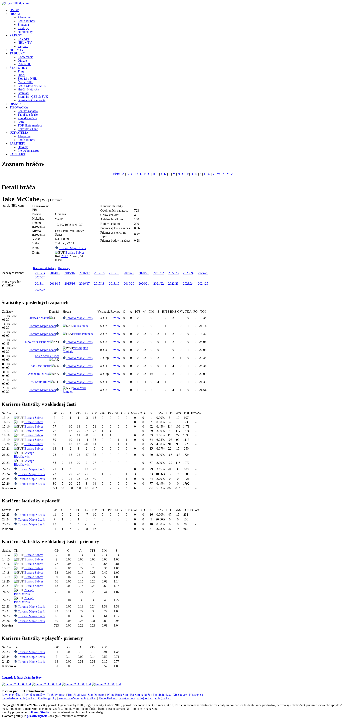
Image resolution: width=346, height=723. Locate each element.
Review (115, 317)
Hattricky (64, 268)
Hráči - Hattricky (28, 89)
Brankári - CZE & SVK (33, 96)
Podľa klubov (26, 21)
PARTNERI (17, 143)
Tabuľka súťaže (28, 114)
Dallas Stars (80, 325)
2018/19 (114, 273)
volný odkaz (28, 698)
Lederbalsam (10, 698)
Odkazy (23, 147)
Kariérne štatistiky (44, 268)
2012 (64, 256)
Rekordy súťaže (28, 129)
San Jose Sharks (41, 366)
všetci (116, 174)
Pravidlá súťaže (27, 118)
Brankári (23, 93)
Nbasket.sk (196, 694)
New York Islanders (37, 341)
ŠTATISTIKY (19, 67)
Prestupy (23, 28)
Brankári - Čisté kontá (31, 100)
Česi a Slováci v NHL (32, 85)
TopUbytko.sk (56, 694)
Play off (23, 46)
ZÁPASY (16, 35)
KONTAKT (17, 154)
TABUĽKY (17, 53)
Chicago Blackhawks (24, 454)
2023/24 (188, 273)
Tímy (21, 71)
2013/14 (40, 273)
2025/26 (40, 277)
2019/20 (129, 273)
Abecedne (24, 17)
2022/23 (173, 273)
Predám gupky (47, 698)
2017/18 (99, 273)
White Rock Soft (117, 694)
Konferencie (25, 57)
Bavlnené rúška (11, 694)
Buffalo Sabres (74, 252)
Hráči (21, 75)
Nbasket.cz (180, 694)
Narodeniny (25, 31)
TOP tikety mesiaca (30, 125)
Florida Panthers (82, 333)
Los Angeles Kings (47, 356)
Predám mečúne (68, 698)
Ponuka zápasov (28, 111)
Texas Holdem (108, 698)
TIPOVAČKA (19, 107)
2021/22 (158, 273)
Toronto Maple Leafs (72, 248)
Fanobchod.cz (162, 694)
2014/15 (55, 273)
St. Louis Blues (40, 382)
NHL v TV (25, 42)
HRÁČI (15, 13)
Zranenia (23, 24)
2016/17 (84, 273)
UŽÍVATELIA (19, 132)
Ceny (21, 122)
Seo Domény (96, 694)
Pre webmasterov (28, 150)
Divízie (22, 60)
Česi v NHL (25, 82)
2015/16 (69, 273)
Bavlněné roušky (34, 694)
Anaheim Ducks (38, 374)
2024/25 (203, 273)
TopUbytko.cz (76, 694)
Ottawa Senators (39, 317)
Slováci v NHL (27, 78)
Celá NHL (24, 64)
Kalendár (23, 39)
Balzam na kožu (140, 694)
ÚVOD (14, 10)
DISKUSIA (17, 103)
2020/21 (144, 273)
